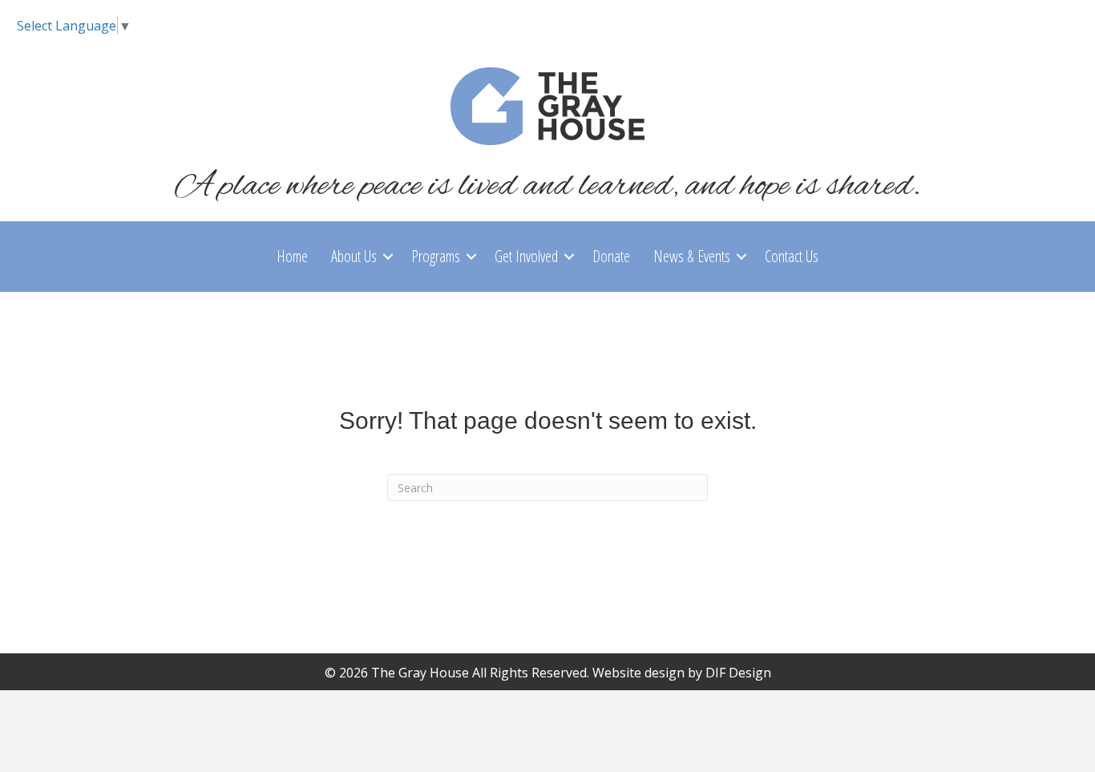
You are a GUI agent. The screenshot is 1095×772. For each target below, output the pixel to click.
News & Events (691, 256)
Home (292, 256)
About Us (354, 256)
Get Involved (526, 256)
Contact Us (791, 256)
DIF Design (738, 672)
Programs (435, 256)
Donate (611, 256)
